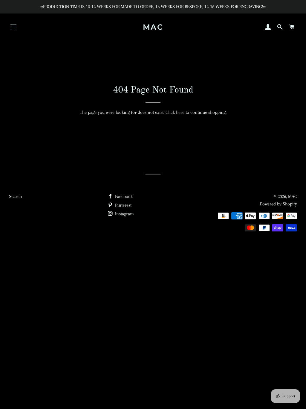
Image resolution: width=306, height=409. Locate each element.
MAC (153, 26)
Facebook (123, 196)
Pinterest (122, 205)
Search (15, 196)
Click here (175, 112)
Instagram (124, 213)
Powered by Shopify (278, 204)
